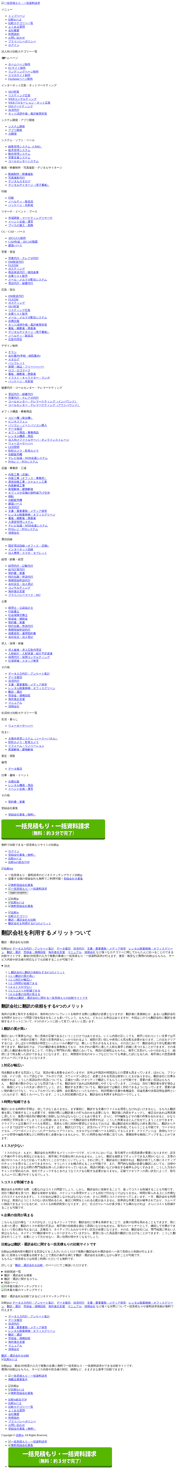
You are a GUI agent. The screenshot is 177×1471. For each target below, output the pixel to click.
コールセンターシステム (23, 161)
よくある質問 (16, 26)
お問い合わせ (16, 37)
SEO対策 (13, 91)
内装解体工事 (16, 485)
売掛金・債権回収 (19, 695)
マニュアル (15, 702)
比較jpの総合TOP (19, 862)
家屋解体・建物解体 (20, 489)
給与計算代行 (16, 569)
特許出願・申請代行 (20, 576)
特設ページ (11, 1282)
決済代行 (13, 109)
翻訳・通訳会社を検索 (18, 1275)
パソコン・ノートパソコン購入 (27, 425)
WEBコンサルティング (22, 99)
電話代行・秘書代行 (20, 283)
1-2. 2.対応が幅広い (20, 979)
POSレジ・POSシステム (23, 461)
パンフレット (16, 363)
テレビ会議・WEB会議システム (28, 458)
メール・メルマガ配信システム (27, 279)
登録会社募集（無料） (22, 814)
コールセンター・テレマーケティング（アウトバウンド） (44, 405)
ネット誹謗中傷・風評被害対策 (27, 113)
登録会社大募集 (73, 878)
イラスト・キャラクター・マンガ (29, 377)
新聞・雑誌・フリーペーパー (26, 366)
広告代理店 (15, 339)
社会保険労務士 (18, 615)
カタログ (13, 359)
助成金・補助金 (18, 618)
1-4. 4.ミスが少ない (20, 986)
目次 (7, 965)
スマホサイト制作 (19, 75)
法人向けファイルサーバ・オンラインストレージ (38, 439)
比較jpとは (14, 19)
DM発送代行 (16, 261)
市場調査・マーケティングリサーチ (30, 217)
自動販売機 (15, 454)
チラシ (12, 352)
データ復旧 (15, 428)
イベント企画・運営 (20, 221)
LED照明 (13, 447)
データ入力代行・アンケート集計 (29, 673)
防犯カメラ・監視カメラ (23, 450)
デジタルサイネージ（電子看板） (29, 184)
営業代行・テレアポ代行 (23, 258)
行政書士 (13, 611)
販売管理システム (19, 150)
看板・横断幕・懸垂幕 (22, 328)
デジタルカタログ (19, 181)
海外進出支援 (16, 591)
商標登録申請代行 (19, 580)
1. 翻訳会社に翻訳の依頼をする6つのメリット (36, 972)
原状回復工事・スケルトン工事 (27, 481)
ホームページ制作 (19, 64)
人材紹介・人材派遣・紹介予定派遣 (30, 653)
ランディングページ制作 (23, 71)
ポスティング (16, 268)
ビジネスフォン (18, 421)
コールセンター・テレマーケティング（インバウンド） (42, 401)
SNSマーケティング (20, 106)
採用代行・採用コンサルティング (29, 657)
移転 (11, 496)
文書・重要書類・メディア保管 (27, 510)
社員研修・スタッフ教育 (23, 660)
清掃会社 (13, 532)
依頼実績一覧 (12, 1271)
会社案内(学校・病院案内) (24, 355)
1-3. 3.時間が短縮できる (23, 983)
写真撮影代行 (16, 177)
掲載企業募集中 (18, 1379)
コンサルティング (19, 587)
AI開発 (12, 133)
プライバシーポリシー (22, 41)
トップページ (16, 15)
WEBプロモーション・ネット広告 (29, 102)
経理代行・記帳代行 (20, 565)
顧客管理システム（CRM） (25, 146)
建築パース (15, 245)
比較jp (20, 1435)
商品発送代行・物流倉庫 (23, 272)
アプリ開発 (15, 130)
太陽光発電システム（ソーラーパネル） (33, 738)
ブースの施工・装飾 (20, 225)
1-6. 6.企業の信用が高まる (24, 994)
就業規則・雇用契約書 (22, 633)
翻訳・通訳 (15, 691)
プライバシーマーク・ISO (24, 595)
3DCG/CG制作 (17, 238)
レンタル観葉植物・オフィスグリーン (31, 514)
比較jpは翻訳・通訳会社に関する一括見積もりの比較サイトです (48, 997)
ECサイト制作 (17, 67)
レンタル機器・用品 (20, 436)
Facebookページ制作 (20, 78)
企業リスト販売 (18, 275)
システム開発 (16, 126)
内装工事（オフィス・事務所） (27, 478)
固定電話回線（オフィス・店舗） (29, 545)
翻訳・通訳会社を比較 (29, 1265)
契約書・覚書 (16, 573)
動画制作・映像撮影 (20, 174)
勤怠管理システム (19, 153)
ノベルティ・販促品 (20, 201)
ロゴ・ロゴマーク (19, 370)
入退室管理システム (20, 521)
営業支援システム (19, 157)
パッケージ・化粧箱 (20, 205)
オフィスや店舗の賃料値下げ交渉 (29, 492)
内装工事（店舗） (19, 474)
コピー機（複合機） (20, 417)
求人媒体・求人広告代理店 (24, 649)
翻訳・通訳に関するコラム (21, 1278)
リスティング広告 (19, 95)
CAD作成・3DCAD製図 (23, 241)
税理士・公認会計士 (20, 607)
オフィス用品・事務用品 (23, 432)
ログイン (13, 45)
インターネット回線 (20, 549)
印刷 (11, 197)
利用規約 (13, 34)
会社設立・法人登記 (20, 584)
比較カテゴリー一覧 (20, 23)
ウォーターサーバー (20, 443)
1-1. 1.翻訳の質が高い (21, 976)
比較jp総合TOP (17, 1399)
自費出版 (13, 321)
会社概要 (13, 30)
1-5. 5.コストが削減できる (24, 990)
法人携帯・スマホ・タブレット (27, 552)
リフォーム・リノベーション (26, 745)
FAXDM (13, 265)
